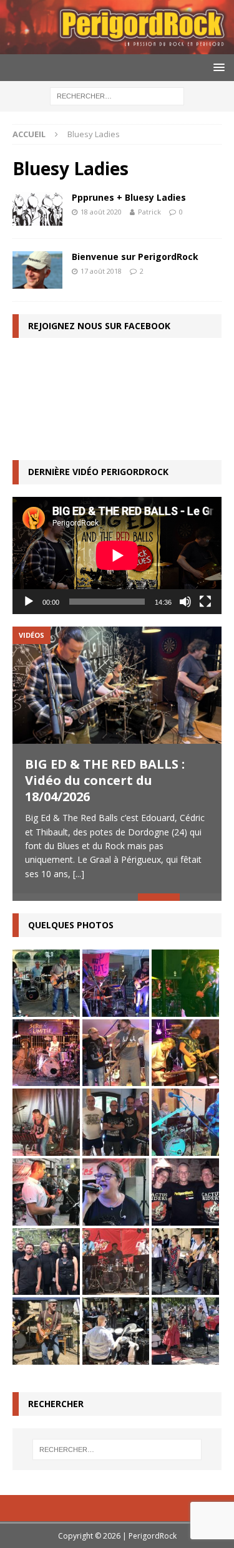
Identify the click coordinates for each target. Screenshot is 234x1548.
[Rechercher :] (117, 95)
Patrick (149, 211)
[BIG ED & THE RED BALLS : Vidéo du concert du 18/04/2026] (117, 685)
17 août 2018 (101, 271)
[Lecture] (28, 601)
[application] (117, 555)
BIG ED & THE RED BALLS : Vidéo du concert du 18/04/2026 (105, 780)
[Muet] (185, 601)
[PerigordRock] (117, 46)
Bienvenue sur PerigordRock (135, 256)
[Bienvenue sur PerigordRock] (37, 270)
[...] (78, 874)
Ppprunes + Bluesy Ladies (129, 197)
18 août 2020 (101, 211)
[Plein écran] (205, 601)
